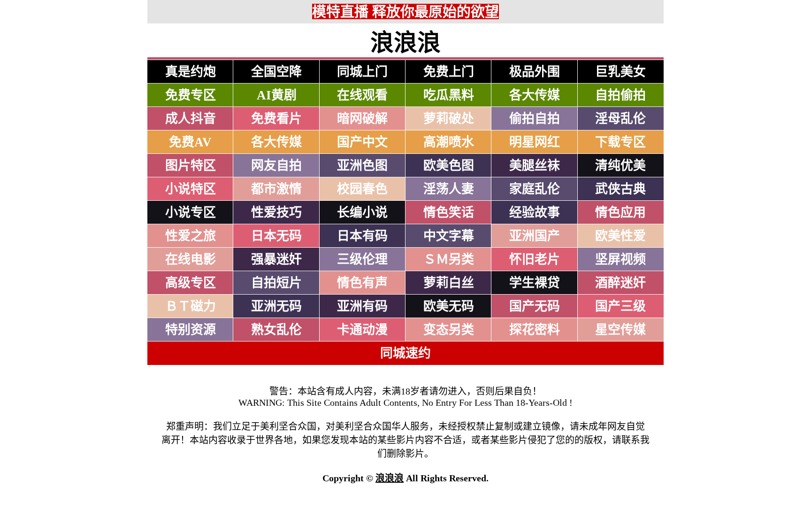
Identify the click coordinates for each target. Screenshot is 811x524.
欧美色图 (448, 166)
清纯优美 (620, 166)
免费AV (190, 142)
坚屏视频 (620, 259)
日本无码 (276, 236)
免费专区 (190, 95)
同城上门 (362, 72)
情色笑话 (448, 212)
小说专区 (190, 212)
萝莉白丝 (448, 283)
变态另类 (448, 330)
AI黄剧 (277, 95)
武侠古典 (620, 189)
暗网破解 (362, 119)
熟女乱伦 (276, 330)
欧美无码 (448, 306)
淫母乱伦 (620, 119)
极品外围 (534, 72)
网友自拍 (276, 166)
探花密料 (534, 330)
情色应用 (620, 212)
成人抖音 (190, 119)
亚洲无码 (276, 306)
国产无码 (534, 306)
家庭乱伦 (534, 189)
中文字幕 (448, 236)
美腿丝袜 (534, 166)
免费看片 (276, 119)
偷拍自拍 (534, 119)
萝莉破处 (448, 119)
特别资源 (190, 330)
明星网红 (534, 142)
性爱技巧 (276, 212)
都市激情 (276, 189)
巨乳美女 (620, 72)
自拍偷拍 (620, 95)
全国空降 (276, 72)
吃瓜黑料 (448, 95)
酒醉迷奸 (620, 283)
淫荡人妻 (448, 189)
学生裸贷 (534, 283)
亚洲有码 (362, 306)
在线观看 (362, 95)
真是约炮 (190, 72)
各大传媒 (534, 95)
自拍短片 (276, 283)
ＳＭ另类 (448, 259)
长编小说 (362, 212)
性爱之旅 (190, 236)
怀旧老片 (534, 259)
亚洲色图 (362, 166)
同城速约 (405, 353)
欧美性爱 (620, 236)
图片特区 (190, 166)
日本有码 (362, 236)
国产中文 (362, 142)
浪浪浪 (389, 478)
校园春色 (362, 189)
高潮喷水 (448, 142)
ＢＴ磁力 (190, 306)
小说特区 (190, 189)
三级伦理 (362, 259)
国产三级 (620, 306)
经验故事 (534, 212)
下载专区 (620, 142)
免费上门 (448, 72)
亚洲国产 (534, 236)
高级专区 (190, 283)
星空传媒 (620, 330)
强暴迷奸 (276, 259)
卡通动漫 (362, 330)
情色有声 (362, 283)
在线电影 (190, 259)
